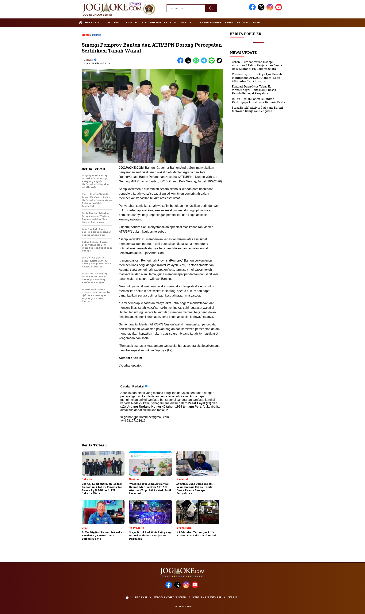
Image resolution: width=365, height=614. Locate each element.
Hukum (155, 22)
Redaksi (89, 59)
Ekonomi (171, 22)
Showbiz (243, 22)
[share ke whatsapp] (197, 62)
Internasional (210, 22)
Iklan (232, 597)
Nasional (188, 22)
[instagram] (271, 9)
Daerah (91, 22)
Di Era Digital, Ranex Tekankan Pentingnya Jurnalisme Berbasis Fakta (258, 100)
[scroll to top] (351, 608)
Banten (97, 35)
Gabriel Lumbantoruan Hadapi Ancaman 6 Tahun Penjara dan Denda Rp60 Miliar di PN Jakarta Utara (257, 65)
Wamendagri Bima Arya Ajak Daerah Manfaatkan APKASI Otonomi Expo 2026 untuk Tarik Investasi (257, 77)
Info (256, 22)
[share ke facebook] (181, 62)
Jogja (106, 22)
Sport (229, 22)
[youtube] (279, 9)
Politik (141, 22)
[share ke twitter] (189, 62)
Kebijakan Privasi (206, 597)
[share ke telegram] (205, 62)
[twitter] (262, 9)
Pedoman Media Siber (170, 597)
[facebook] (253, 9)
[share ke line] (212, 62)
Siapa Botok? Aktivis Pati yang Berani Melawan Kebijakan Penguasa (257, 109)
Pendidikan (123, 22)
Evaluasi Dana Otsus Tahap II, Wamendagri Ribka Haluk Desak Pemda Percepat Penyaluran (254, 90)
